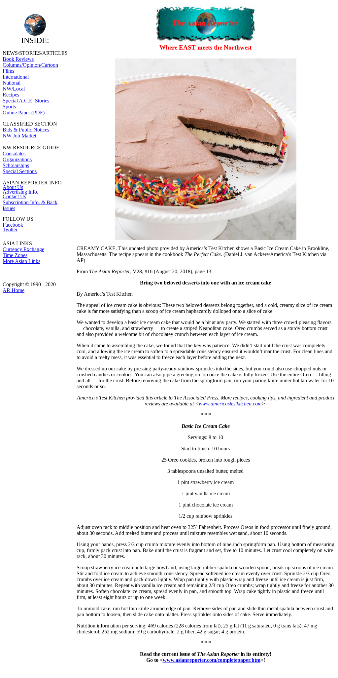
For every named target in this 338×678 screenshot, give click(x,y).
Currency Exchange (23, 249)
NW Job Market (19, 135)
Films (8, 71)
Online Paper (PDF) (24, 112)
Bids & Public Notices (26, 129)
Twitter (10, 229)
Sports (9, 106)
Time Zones (15, 255)
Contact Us (14, 196)
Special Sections (20, 171)
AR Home (13, 290)
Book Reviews (18, 59)
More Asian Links (21, 261)
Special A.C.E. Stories (26, 100)
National (11, 83)
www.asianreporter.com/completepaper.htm (211, 660)
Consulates (14, 153)
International (16, 77)
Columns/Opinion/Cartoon (30, 65)
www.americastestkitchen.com (230, 403)
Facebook (13, 225)
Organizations (17, 159)
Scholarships (16, 165)
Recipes (11, 94)
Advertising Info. (20, 192)
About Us (13, 187)
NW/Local (14, 89)
